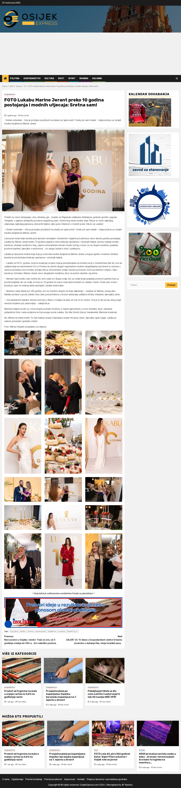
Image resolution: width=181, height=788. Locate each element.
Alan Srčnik (24, 116)
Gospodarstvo (31, 78)
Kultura (49, 78)
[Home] (5, 79)
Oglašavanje (17, 779)
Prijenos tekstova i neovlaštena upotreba (107, 779)
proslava (61, 631)
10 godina (14, 631)
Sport (71, 78)
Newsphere (112, 784)
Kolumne (97, 78)
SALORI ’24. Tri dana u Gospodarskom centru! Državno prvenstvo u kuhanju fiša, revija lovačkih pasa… (94, 640)
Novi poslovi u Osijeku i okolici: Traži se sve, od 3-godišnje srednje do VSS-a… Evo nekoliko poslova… (30, 640)
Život (61, 78)
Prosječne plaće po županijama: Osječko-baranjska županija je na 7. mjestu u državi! (61, 695)
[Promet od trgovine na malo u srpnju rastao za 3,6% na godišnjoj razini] (21, 670)
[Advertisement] (90, 54)
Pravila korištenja (33, 779)
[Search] (177, 78)
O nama (5, 779)
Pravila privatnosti (53, 779)
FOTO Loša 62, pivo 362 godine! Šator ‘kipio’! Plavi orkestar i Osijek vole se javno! (112, 756)
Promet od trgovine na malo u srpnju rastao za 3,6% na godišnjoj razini (20, 694)
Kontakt (81, 779)
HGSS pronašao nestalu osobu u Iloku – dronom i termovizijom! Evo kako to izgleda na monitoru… (157, 758)
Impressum (69, 779)
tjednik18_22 (72, 631)
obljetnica (52, 631)
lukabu (23, 631)
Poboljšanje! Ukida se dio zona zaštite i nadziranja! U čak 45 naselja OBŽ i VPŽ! (104, 694)
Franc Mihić (21, 702)
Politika (14, 78)
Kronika (83, 78)
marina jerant (40, 631)
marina (30, 631)
